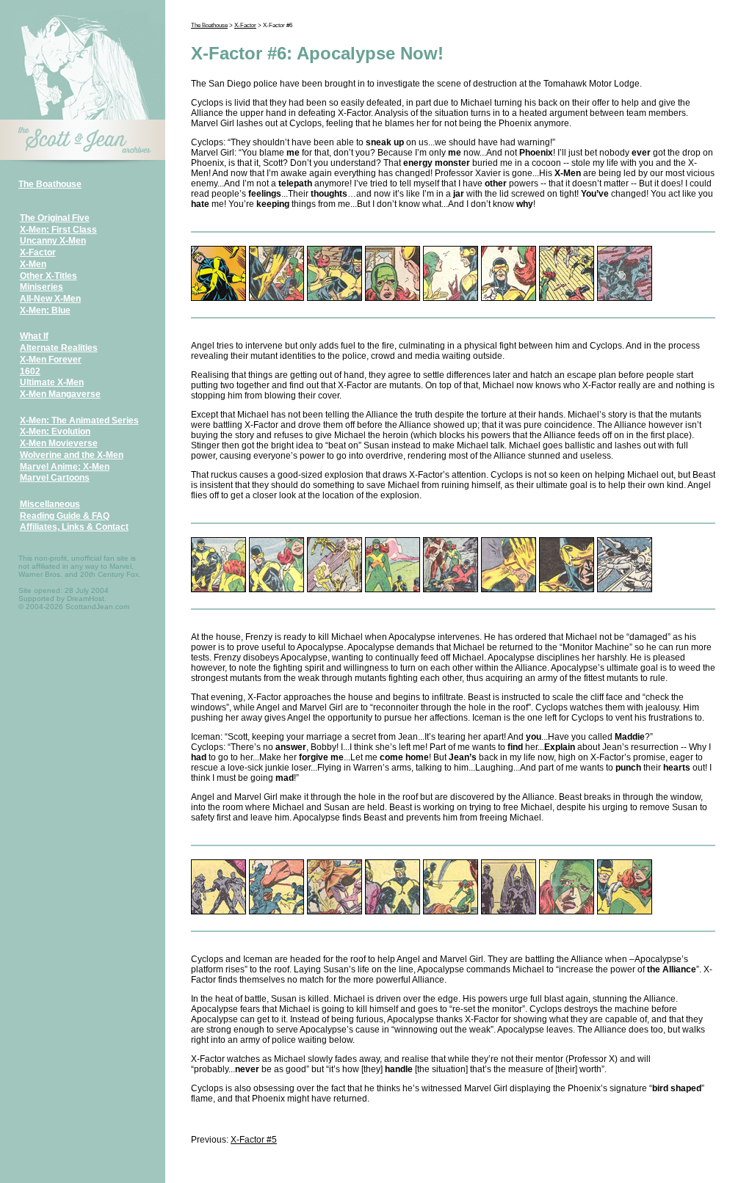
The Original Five (55, 218)
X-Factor (38, 252)
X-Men (33, 264)
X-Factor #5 (254, 1140)
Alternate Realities (59, 348)
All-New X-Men (50, 299)
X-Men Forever (51, 359)
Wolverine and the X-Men (71, 455)
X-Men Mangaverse (60, 394)
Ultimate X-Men (52, 382)
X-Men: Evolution (55, 431)
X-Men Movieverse (59, 443)
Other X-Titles (48, 276)
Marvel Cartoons (55, 478)
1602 (30, 371)
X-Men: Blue (45, 310)
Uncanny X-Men (53, 241)
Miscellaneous (50, 504)
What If (34, 336)
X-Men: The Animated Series (79, 420)
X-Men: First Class (58, 230)
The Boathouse (50, 184)
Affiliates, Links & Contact (74, 527)
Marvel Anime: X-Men (64, 467)
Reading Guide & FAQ (64, 516)
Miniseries (41, 287)
